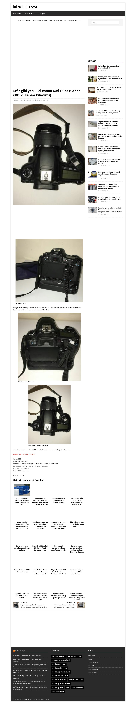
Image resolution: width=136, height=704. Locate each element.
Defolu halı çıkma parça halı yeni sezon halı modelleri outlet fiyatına (110, 136)
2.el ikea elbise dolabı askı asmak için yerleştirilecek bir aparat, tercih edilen (109, 149)
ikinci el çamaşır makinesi (61, 684)
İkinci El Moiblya (93, 669)
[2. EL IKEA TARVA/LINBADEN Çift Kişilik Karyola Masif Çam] (91, 92)
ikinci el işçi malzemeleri (61, 672)
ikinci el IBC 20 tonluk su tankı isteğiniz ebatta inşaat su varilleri (109, 161)
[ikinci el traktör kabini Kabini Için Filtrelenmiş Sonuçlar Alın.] (92, 201)
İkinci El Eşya (92, 666)
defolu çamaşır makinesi (61, 660)
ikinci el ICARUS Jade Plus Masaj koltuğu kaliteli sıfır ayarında (108, 112)
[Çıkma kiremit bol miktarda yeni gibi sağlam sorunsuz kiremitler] (92, 102)
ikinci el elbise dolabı (59, 668)
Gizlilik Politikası (93, 662)
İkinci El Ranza (92, 673)
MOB (67, 688)
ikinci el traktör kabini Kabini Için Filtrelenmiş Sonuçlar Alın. (109, 198)
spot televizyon (58, 692)
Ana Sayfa (21, 20)
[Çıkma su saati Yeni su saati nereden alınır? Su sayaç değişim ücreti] (92, 176)
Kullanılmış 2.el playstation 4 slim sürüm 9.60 (109, 67)
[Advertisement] (49, 56)
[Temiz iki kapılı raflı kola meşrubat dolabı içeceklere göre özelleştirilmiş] (92, 189)
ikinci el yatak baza (76, 680)
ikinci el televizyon (59, 680)
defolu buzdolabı (74, 656)
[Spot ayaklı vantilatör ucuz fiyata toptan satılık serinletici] (92, 81)
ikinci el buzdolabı (58, 664)
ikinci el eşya (30, 20)
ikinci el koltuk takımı (60, 676)
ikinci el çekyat (57, 688)
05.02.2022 (19, 100)
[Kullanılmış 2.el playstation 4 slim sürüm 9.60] (92, 70)
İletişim (90, 659)
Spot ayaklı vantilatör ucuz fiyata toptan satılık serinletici (110, 78)
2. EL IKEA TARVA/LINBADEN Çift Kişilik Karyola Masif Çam (109, 88)
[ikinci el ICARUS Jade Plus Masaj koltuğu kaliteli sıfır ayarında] (91, 115)
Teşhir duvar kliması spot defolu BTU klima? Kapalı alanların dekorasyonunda (108, 123)
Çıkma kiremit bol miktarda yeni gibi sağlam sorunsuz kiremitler (108, 100)
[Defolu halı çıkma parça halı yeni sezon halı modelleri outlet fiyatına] (92, 138)
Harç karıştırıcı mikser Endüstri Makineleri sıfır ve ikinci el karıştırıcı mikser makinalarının (110, 210)
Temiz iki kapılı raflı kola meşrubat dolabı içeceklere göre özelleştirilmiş (108, 186)
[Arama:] (105, 23)
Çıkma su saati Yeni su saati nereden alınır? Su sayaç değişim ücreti (109, 174)
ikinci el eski (30, 100)
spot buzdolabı (77, 688)
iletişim (41, 14)
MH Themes (28, 699)
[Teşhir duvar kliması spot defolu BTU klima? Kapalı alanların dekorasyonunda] (92, 126)
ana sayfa (17, 14)
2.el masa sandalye (58, 656)
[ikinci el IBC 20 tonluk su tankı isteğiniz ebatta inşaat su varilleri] (92, 164)
